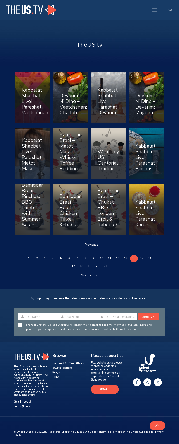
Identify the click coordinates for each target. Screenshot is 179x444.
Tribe (55, 377)
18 (81, 266)
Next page (87, 275)
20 (97, 266)
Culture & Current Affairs (68, 363)
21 (105, 266)
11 (109, 258)
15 (142, 258)
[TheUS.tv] (31, 10)
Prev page (91, 245)
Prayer (56, 372)
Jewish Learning (62, 368)
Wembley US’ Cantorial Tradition (108, 160)
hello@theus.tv (23, 406)
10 (101, 258)
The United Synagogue (139, 432)
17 (73, 266)
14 (134, 258)
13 (125, 258)
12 (117, 258)
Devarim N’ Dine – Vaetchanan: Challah (73, 104)
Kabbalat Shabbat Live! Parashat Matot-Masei (32, 154)
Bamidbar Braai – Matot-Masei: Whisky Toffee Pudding (70, 151)
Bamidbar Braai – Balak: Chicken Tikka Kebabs (70, 210)
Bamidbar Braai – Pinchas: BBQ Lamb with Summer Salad (32, 205)
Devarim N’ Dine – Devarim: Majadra (145, 104)
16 (150, 258)
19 (89, 266)
